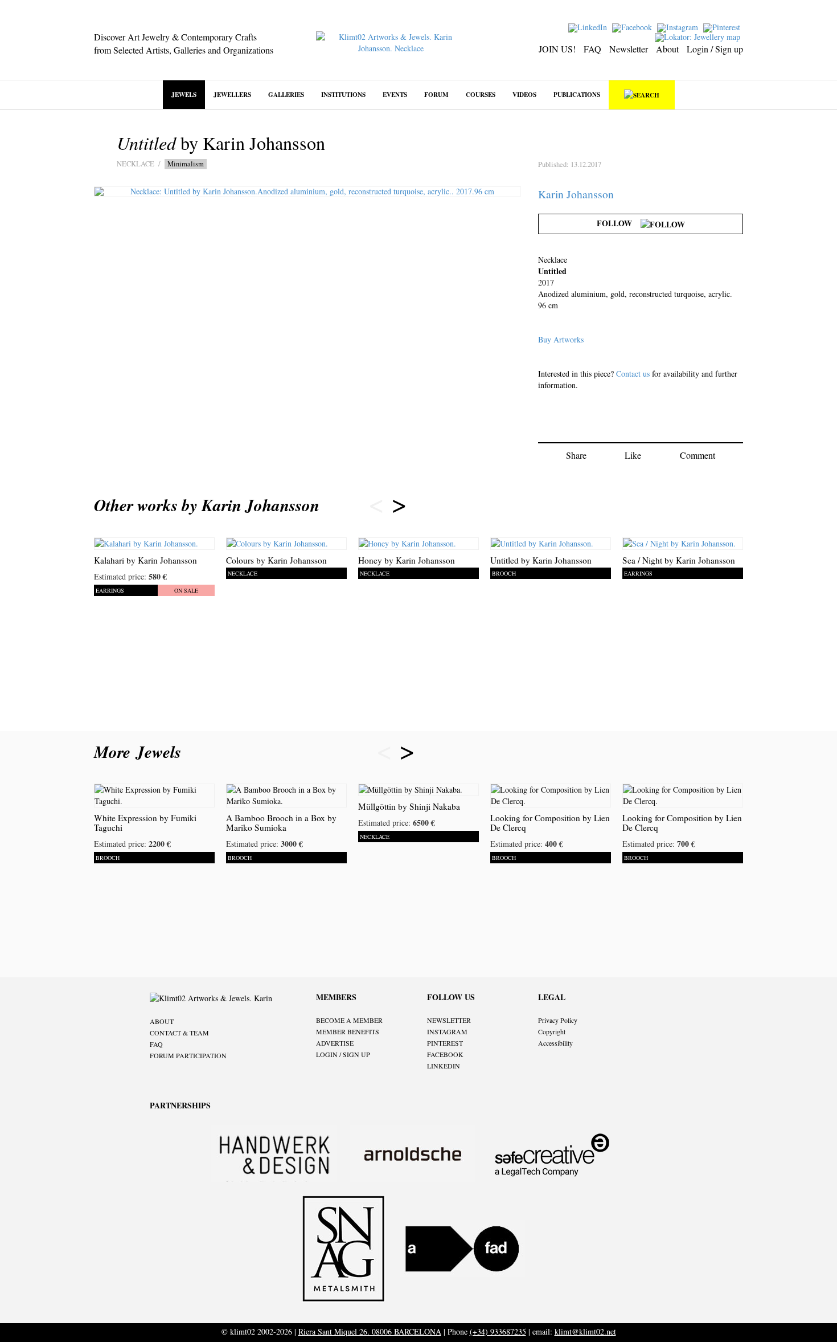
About (667, 49)
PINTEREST (445, 1042)
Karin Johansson (576, 194)
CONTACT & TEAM (179, 1032)
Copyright (551, 1031)
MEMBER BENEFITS (347, 1031)
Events (395, 94)
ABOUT (162, 1021)
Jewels (183, 94)
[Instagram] (679, 26)
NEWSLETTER (449, 1020)
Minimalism (185, 164)
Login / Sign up (715, 49)
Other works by (206, 505)
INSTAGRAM (447, 1031)
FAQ (592, 49)
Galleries (286, 94)
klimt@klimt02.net (585, 1331)
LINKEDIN (443, 1065)
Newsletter (628, 49)
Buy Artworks (561, 339)
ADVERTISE (335, 1042)
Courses (480, 94)
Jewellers (232, 94)
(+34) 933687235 (498, 1331)
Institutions (343, 94)
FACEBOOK (445, 1054)
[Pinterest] (723, 26)
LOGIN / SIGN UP (343, 1054)
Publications (576, 94)
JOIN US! (557, 49)
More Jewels (140, 752)
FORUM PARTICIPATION (188, 1055)
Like (633, 455)
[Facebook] (633, 26)
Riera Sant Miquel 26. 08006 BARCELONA (369, 1331)
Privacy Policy (557, 1020)
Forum (436, 94)
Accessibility (555, 1042)
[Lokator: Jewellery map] (699, 36)
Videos (524, 94)
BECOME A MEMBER (349, 1020)
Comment (697, 455)
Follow (619, 223)
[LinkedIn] (589, 26)
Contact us (633, 373)
